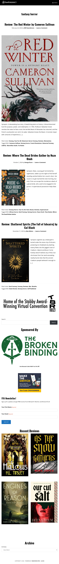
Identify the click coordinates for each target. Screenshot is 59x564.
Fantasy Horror (13, 210)
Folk (27, 210)
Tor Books (21, 145)
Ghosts (32, 210)
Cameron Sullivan (14, 143)
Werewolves (47, 141)
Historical (25, 141)
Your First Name (9, 407)
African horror (13, 212)
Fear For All (17, 141)
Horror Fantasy (33, 141)
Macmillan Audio (12, 145)
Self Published (31, 289)
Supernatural (44, 210)
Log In (42, 561)
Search (4, 319)
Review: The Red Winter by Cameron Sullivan (29, 24)
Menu (55, 2)
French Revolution (36, 143)
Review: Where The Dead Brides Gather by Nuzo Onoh (29, 157)
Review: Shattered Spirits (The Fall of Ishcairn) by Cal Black (29, 226)
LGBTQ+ (4, 145)
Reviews (40, 141)
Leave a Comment (41, 28)
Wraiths (34, 286)
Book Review (13, 289)
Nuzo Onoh (40, 212)
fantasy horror (25, 143)
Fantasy (11, 141)
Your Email (7, 414)
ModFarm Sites (36, 561)
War (30, 286)
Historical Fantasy (48, 143)
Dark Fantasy (23, 212)
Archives (4, 547)
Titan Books (48, 212)
